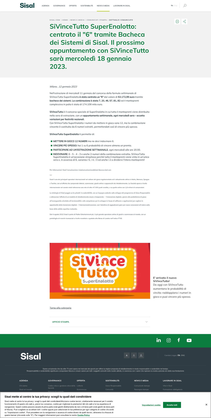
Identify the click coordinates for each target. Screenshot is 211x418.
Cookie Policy (83, 415)
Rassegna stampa (141, 389)
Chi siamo (23, 386)
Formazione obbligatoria (172, 389)
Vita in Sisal (167, 386)
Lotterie (80, 386)
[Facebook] (179, 340)
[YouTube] (189, 340)
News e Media (103, 6)
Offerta (73, 6)
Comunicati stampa (97, 20)
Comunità (109, 389)
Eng (175, 5)
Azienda (45, 6)
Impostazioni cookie (151, 405)
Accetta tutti (172, 405)
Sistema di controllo (56, 391)
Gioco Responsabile (113, 386)
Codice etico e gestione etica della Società (61, 387)
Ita (179, 355)
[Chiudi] (206, 404)
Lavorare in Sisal (121, 6)
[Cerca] (185, 5)
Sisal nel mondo (25, 389)
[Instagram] (169, 340)
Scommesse (82, 389)
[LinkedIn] (158, 340)
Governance (59, 6)
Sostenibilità (87, 6)
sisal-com (55, 20)
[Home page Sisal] (27, 5)
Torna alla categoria (60, 307)
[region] (105, 405)
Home (65, 20)
